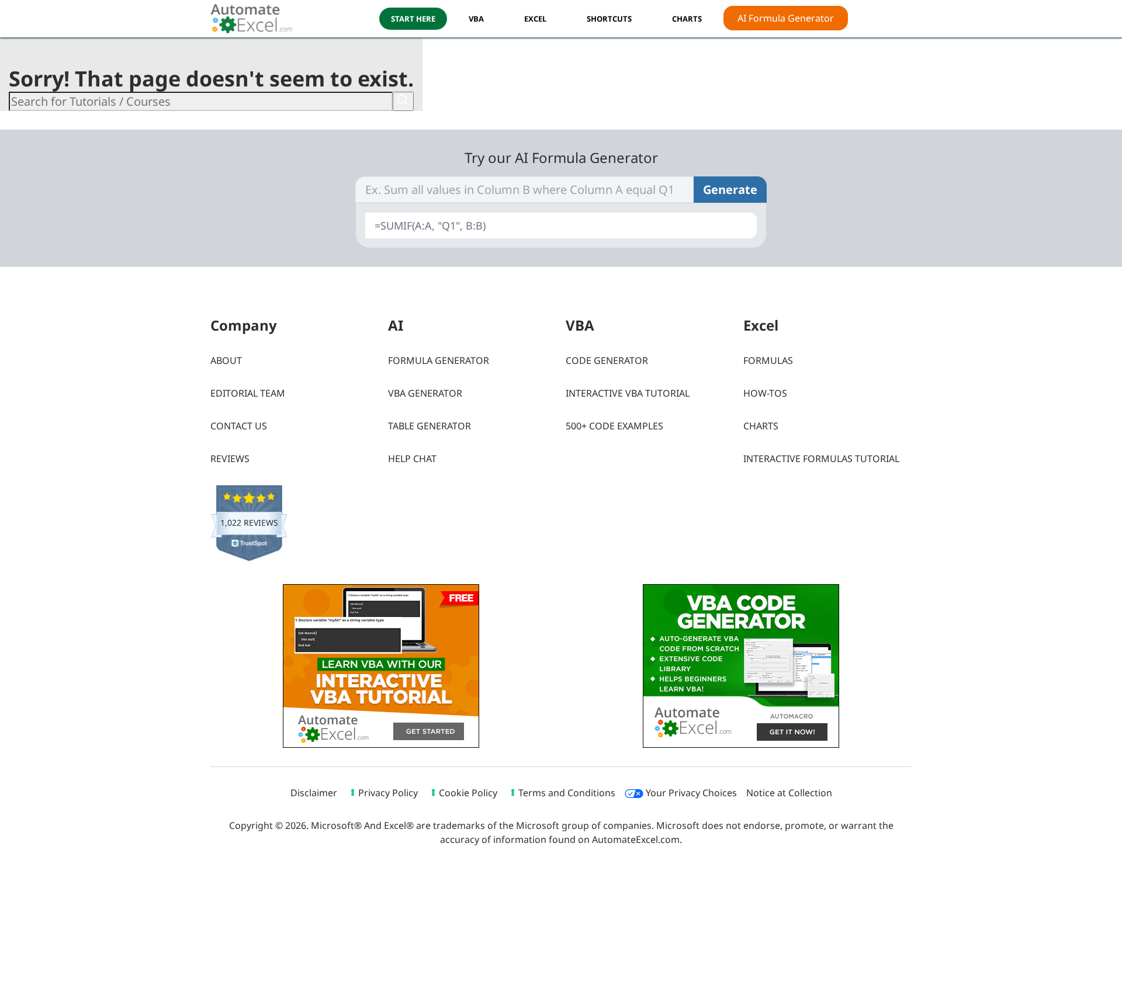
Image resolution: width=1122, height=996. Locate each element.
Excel (535, 18)
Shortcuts (609, 18)
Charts (760, 425)
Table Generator (429, 425)
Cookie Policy (468, 792)
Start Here (413, 18)
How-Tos (765, 393)
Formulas (768, 360)
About (226, 360)
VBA (476, 18)
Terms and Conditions (566, 792)
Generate (730, 189)
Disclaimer (313, 792)
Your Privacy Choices (690, 792)
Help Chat (412, 458)
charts (687, 18)
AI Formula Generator (785, 18)
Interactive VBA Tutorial (628, 393)
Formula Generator (438, 360)
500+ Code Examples (614, 425)
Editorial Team (247, 393)
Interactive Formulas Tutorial (821, 458)
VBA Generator (425, 393)
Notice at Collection (789, 792)
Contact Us (238, 425)
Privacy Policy (388, 792)
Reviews (230, 458)
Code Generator (607, 360)
